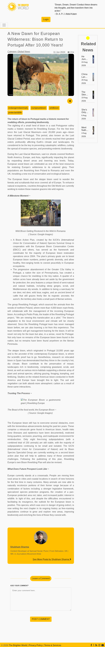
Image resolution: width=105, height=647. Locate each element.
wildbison (54, 108)
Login (46, 19)
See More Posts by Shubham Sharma (51, 559)
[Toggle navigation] (4, 25)
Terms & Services (52, 645)
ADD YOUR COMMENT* (19, 586)
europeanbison (38, 108)
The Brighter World (18, 645)
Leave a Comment (41, 578)
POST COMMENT (41, 619)
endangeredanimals (18, 108)
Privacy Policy (36, 645)
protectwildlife (15, 112)
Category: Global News (19, 51)
